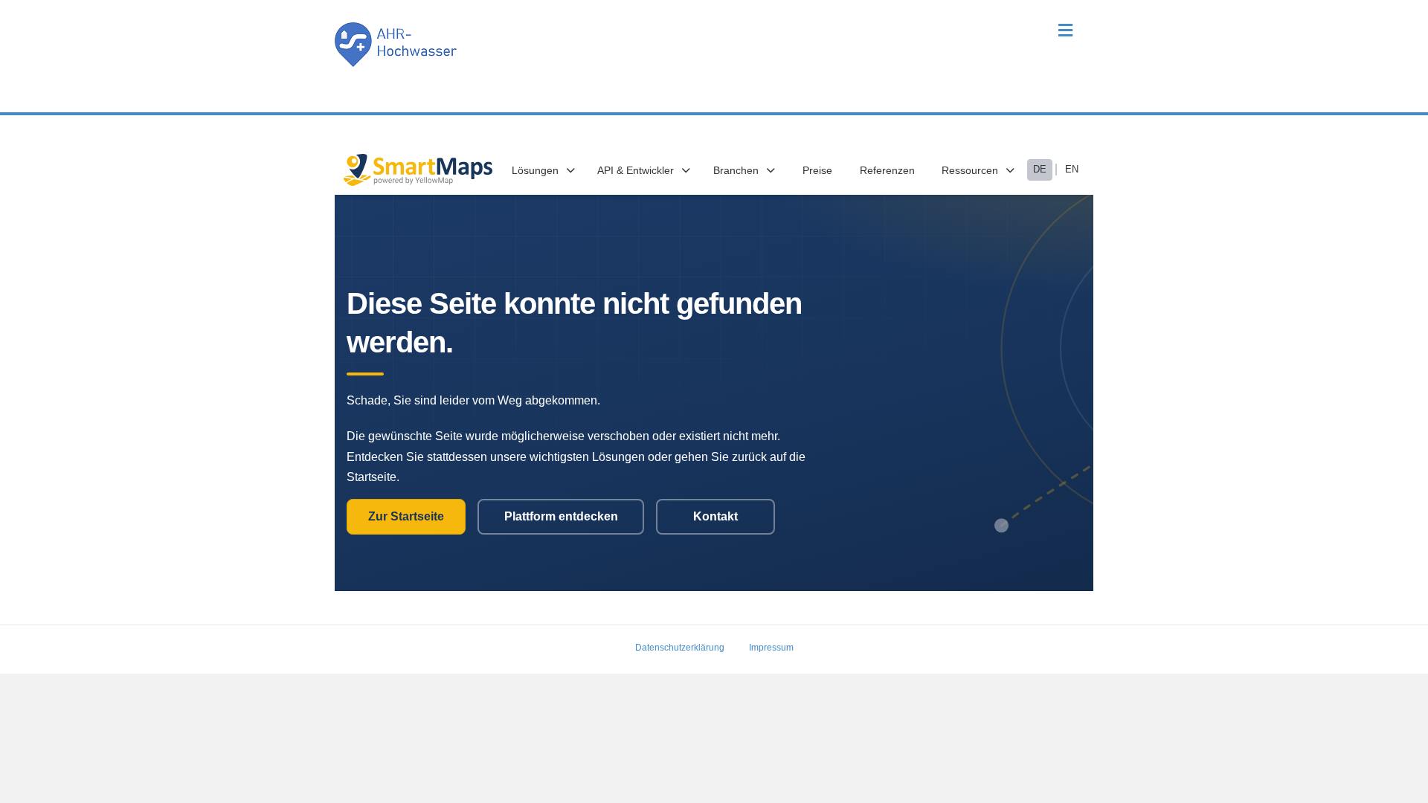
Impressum (771, 647)
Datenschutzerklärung (679, 647)
